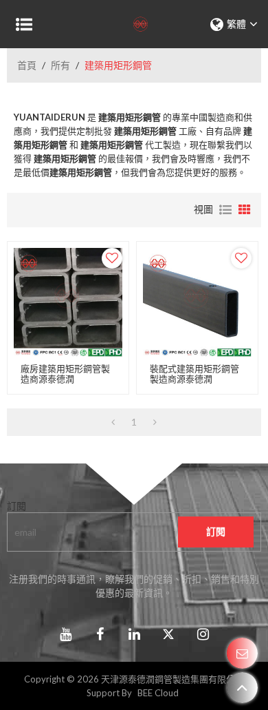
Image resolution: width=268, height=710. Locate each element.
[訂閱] (216, 531)
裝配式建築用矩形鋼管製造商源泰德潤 (194, 374)
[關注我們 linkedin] (134, 634)
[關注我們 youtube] (65, 634)
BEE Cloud (158, 692)
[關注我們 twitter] (168, 634)
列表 (225, 210)
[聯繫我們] (242, 653)
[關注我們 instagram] (202, 634)
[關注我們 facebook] (99, 634)
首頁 (26, 65)
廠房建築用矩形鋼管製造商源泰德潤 (65, 374)
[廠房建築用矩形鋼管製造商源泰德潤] (68, 302)
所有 (60, 65)
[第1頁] (113, 422)
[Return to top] (242, 687)
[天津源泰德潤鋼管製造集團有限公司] (134, 24)
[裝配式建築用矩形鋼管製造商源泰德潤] (197, 302)
